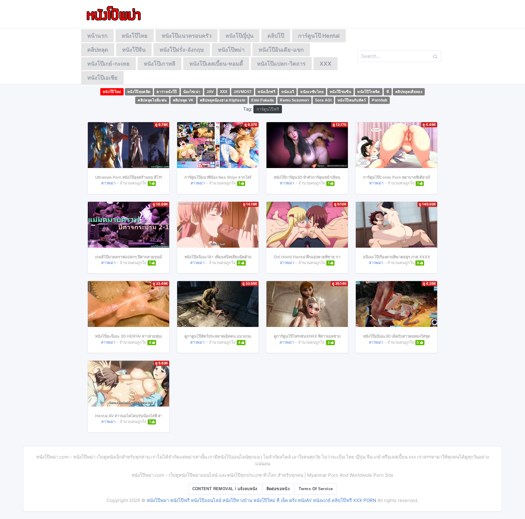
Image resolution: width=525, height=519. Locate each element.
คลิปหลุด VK (183, 100)
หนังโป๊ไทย (135, 36)
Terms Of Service (316, 488)
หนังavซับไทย (312, 92)
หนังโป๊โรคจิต (368, 92)
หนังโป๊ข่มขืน (340, 92)
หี (387, 92)
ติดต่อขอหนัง (278, 488)
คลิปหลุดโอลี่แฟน (152, 100)
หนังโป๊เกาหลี (159, 63)
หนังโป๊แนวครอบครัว (186, 36)
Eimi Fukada (262, 100)
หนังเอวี (287, 92)
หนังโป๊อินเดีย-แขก (281, 49)
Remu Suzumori (294, 100)
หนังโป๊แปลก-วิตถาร (281, 63)
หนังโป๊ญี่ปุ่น (239, 36)
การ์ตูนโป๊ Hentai (319, 36)
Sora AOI (323, 100)
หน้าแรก (97, 36)
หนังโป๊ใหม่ (112, 92)
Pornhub (379, 100)
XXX (325, 63)
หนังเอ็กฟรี (266, 92)
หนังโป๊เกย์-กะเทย (108, 63)
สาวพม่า (108, 182)
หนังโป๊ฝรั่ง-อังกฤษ (182, 49)
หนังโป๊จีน (134, 49)
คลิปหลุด (97, 49)
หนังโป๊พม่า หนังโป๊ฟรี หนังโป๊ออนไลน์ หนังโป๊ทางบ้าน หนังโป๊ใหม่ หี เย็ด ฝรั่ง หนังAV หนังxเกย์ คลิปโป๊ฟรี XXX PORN (261, 500)
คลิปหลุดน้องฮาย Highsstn (222, 100)
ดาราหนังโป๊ (166, 92)
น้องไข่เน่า (192, 92)
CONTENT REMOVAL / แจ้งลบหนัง (224, 488)
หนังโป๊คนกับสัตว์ (352, 100)
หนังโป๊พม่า (231, 49)
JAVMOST (243, 92)
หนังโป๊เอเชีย (102, 77)
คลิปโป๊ (275, 36)
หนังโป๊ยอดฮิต (139, 92)
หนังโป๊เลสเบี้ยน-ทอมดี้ (216, 63)
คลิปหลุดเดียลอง (408, 92)
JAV (210, 92)
